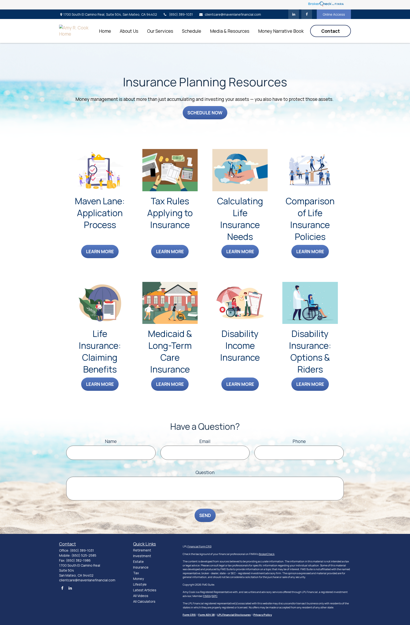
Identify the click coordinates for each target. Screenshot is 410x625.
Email (204, 441)
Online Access (334, 14)
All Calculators (144, 601)
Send (205, 515)
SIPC (215, 596)
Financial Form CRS (199, 546)
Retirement (142, 550)
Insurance (141, 567)
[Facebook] (306, 14)
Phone (299, 441)
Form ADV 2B (206, 614)
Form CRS (189, 614)
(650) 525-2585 (83, 555)
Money (138, 578)
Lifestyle (140, 584)
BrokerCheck (267, 554)
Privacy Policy (262, 614)
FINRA (207, 596)
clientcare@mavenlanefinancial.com (233, 14)
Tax (136, 573)
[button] (105, 31)
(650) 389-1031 (181, 14)
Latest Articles (144, 590)
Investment (142, 556)
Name (111, 441)
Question (205, 472)
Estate (138, 561)
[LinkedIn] (293, 14)
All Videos (140, 595)
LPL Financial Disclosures (234, 614)
